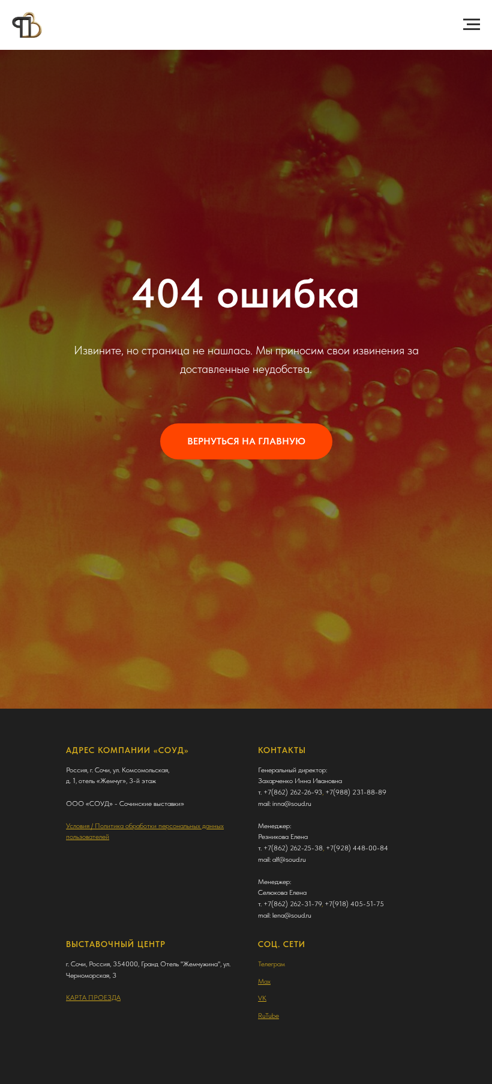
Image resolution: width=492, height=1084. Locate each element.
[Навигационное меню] (471, 25)
